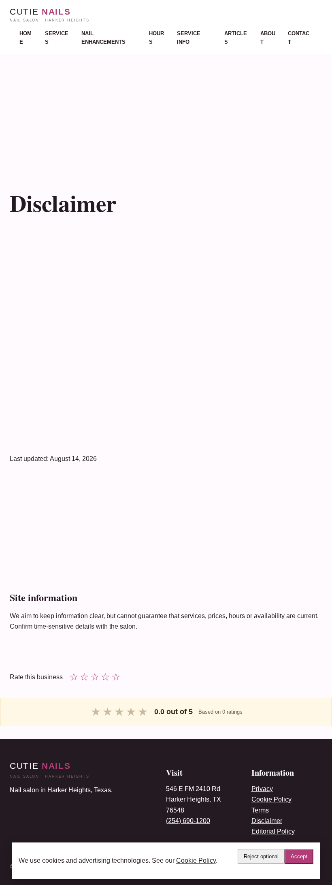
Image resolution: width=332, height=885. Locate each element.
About (267, 37)
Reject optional (261, 856)
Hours (156, 37)
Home (25, 37)
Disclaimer (266, 820)
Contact (298, 37)
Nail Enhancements (103, 37)
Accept (299, 856)
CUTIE (49, 14)
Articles (235, 37)
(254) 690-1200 (188, 820)
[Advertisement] (166, 111)
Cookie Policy (271, 799)
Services (56, 37)
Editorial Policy (273, 831)
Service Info (188, 37)
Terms (260, 810)
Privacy (262, 788)
